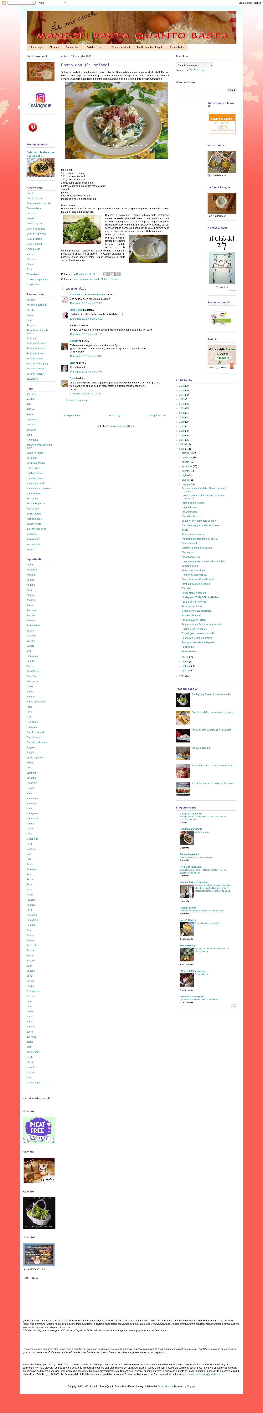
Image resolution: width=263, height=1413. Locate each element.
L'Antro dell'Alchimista (192, 971)
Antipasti (31, 300)
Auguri (30, 414)
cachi (29, 1047)
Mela (29, 808)
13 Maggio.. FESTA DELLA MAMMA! (200, 597)
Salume (105, 279)
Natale (30, 315)
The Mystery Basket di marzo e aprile (211, 694)
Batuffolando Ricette (191, 829)
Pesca (30, 879)
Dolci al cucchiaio (36, 228)
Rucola (30, 955)
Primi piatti (32, 338)
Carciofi (31, 641)
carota (30, 1057)
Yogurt (30, 1021)
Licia (72, 363)
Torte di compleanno (37, 279)
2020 (182, 413)
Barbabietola (33, 625)
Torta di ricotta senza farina (207, 923)
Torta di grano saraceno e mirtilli (198, 633)
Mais (29, 793)
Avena (30, 605)
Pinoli (30, 889)
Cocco (30, 666)
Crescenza (32, 681)
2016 (182, 431)
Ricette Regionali (36, 503)
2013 (182, 444)
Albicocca (32, 569)
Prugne (30, 935)
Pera (29, 874)
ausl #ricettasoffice (36, 529)
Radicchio (32, 945)
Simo (72, 378)
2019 (182, 417)
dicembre (187, 453)
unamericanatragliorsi (192, 996)
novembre (187, 457)
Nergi (29, 844)
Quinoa (30, 940)
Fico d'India (33, 722)
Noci (29, 854)
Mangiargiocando (36, 483)
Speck (30, 976)
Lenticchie (32, 783)
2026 (182, 386)
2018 (182, 422)
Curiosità (31, 429)
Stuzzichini (32, 378)
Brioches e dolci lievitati (39, 203)
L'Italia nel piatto (35, 453)
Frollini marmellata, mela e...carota (200, 539)
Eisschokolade (201, 974)
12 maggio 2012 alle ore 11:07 (86, 303)
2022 (182, 404)
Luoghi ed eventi (35, 478)
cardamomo (33, 1052)
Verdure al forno (202, 832)
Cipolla (30, 661)
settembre (187, 466)
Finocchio (32, 727)
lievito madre (33, 539)
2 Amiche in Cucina (190, 867)
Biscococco (187, 552)
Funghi (30, 752)
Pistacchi (31, 900)
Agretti (30, 564)
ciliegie (30, 1062)
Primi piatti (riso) (35, 353)
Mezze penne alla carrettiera (196, 611)
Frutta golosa (33, 249)
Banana (31, 620)
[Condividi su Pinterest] (119, 274)
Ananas (31, 580)
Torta (29, 269)
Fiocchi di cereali (35, 732)
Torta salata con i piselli (194, 620)
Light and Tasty (34, 473)
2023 (182, 399)
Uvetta (30, 1011)
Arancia (31, 595)
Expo (29, 434)
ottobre (186, 462)
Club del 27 (33, 419)
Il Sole (185, 530)
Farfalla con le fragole (193, 503)
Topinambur (33, 991)
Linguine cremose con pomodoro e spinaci (204, 561)
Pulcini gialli (188, 647)
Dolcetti (30, 218)
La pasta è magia (36, 463)
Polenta (31, 905)
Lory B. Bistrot (188, 920)
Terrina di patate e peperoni (196, 584)
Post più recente (72, 415)
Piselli (30, 894)
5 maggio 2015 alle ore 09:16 (85, 393)
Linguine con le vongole (194, 629)
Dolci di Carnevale (36, 233)
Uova (29, 1001)
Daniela (80, 274)
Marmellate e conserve (38, 488)
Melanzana (32, 818)
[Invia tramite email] (105, 274)
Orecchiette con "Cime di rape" (198, 579)
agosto (186, 471)
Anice (30, 590)
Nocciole (31, 849)
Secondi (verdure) (36, 373)
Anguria (31, 585)
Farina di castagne (36, 701)
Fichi (29, 717)
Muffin (30, 254)
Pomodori (32, 915)
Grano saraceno (35, 757)
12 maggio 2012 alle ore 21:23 (86, 334)
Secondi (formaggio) (37, 363)
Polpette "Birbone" (191, 615)
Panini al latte (189, 651)
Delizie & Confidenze (191, 813)
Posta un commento (76, 400)
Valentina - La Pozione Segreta (86, 294)
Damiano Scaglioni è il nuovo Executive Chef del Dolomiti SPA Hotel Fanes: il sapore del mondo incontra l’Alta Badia (213, 888)
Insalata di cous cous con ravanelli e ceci (213, 765)
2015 (182, 435)
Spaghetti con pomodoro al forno (199, 520)
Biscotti (30, 193)
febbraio (186, 666)
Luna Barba (76, 310)
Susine (30, 986)
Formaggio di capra (37, 742)
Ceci (29, 651)
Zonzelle (186, 588)
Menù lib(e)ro (34, 493)
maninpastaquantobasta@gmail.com (200, 1374)
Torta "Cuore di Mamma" (194, 601)
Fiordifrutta (32, 439)
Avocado (31, 610)
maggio (186, 484)
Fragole (31, 747)
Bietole (30, 630)
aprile (185, 657)
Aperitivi (31, 310)
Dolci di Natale (34, 239)
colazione (32, 534)
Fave (29, 712)
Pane (29, 320)
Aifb (29, 404)
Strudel (30, 264)
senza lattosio (34, 544)
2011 (182, 676)
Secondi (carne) (35, 358)
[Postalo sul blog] (108, 274)
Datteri (30, 686)
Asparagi (31, 600)
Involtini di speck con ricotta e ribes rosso (213, 783)
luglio (185, 475)
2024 (182, 395)
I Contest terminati (120, 47)
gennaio (186, 670)
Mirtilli (30, 828)
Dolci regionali (34, 244)
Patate (30, 864)
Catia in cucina (188, 907)
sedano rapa (33, 1082)
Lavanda (31, 778)
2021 (182, 408)
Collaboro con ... (95, 47)
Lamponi (31, 773)
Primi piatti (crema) (36, 343)
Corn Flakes (33, 671)
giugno (186, 480)
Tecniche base (34, 519)
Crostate (31, 213)
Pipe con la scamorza (193, 534)
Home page (36, 47)
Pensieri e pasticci (190, 854)
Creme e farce (34, 208)
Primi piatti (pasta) (82, 279)
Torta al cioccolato (201, 748)
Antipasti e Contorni (37, 305)
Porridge (31, 925)
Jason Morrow (165, 1386)
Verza (30, 1016)
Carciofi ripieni (189, 543)
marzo (185, 661)
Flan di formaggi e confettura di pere (200, 525)
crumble (31, 1067)
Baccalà (31, 615)
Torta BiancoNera (191, 557)
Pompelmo (32, 920)
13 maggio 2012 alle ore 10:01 (86, 356)
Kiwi (29, 767)
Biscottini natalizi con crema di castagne (212, 712)
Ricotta (96, 279)
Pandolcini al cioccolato (194, 593)
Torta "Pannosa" (190, 512)
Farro (29, 707)
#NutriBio (31, 394)
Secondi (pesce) (35, 368)
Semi (29, 966)
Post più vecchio (157, 415)
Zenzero (31, 1026)
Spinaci (114, 279)
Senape (31, 971)
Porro (29, 930)
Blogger (191, 1386)
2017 (182, 426)
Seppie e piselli (190, 566)
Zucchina (31, 1037)
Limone (30, 788)
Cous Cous (32, 676)
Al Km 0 (31, 409)
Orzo (29, 859)
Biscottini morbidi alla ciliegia (197, 548)
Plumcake (32, 259)
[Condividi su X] (112, 274)
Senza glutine (34, 513)
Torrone (31, 996)
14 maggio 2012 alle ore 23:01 (86, 371)
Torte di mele (33, 284)
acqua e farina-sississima (194, 882)
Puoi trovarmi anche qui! (149, 47)
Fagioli (30, 691)
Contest (31, 424)
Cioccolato (32, 656)
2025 (182, 390)
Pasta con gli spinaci (192, 606)
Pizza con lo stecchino (193, 570)
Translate (201, 70)
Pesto (30, 884)
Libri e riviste (33, 468)
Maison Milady (187, 945)
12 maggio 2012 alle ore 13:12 (86, 318)
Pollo (29, 910)
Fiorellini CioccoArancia (194, 575)
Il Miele (30, 762)
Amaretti (31, 575)
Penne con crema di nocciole (197, 638)
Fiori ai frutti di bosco (192, 516)
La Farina (32, 458)
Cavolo (30, 646)
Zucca (30, 1032)
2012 (182, 449)
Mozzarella (32, 839)
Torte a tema (33, 274)
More (29, 833)
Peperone (32, 869)
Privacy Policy (176, 47)
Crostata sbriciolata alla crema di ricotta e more (202, 910)
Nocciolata (32, 498)
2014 (182, 440)
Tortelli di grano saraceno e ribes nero (211, 730)
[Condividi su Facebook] (116, 274)
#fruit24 (30, 399)
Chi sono (54, 47)
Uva (29, 1006)
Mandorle (32, 803)
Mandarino (32, 798)
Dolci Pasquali (34, 223)
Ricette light (33, 508)
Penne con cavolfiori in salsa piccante (201, 624)
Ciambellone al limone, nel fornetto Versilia (199, 999)
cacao (30, 1042)
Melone (30, 823)
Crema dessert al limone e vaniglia (196, 857)
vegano (30, 549)
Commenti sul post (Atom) (120, 426)
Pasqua (31, 325)
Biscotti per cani (35, 198)
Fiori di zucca (33, 737)
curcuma (31, 1072)
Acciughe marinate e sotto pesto (198, 642)
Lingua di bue (189, 507)
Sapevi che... (73, 47)
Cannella (31, 635)
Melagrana (32, 813)
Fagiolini (31, 696)
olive (29, 1077)
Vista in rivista (34, 524)
